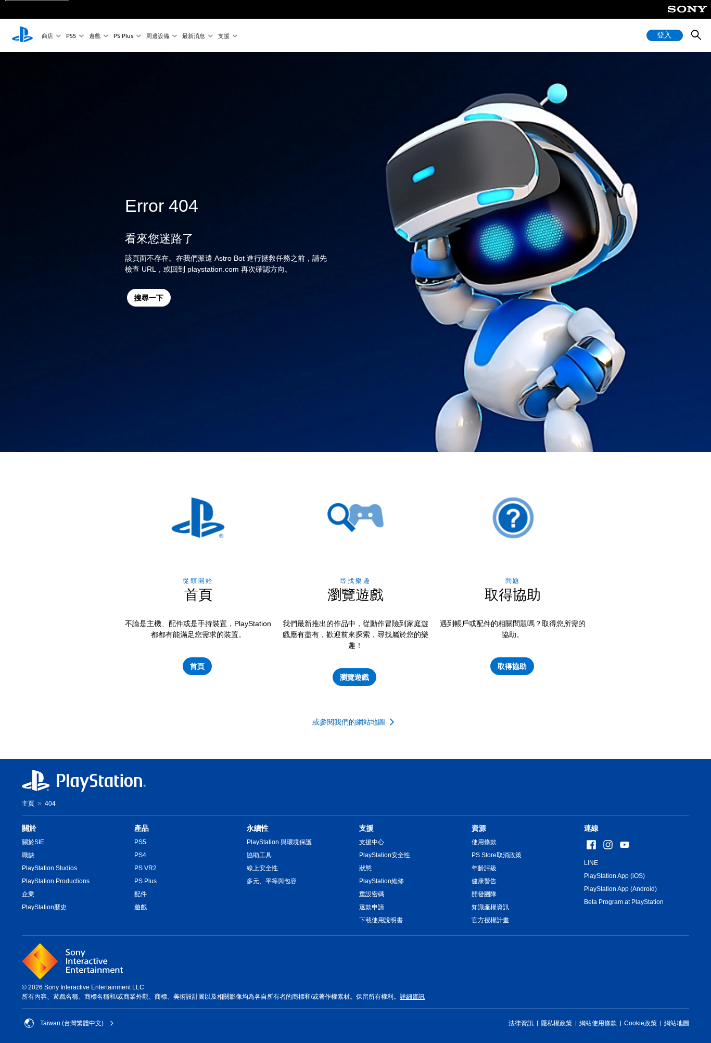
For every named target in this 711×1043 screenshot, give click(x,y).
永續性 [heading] (258, 828)
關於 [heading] (29, 828)
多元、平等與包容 (272, 881)
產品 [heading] (141, 828)
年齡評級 (484, 868)
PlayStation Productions (56, 881)
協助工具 (259, 855)
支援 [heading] (366, 828)
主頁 (28, 803)
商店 (47, 36)
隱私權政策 (556, 1023)
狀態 (365, 868)
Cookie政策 (640, 1023)
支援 (224, 36)
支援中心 (371, 842)
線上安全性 (262, 868)
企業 (28, 894)
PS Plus (123, 36)
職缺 (28, 855)
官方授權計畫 (490, 920)
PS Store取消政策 (497, 855)
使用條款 (484, 842)
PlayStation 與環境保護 (279, 842)
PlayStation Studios (49, 868)
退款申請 (371, 907)
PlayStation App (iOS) (614, 876)
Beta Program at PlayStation (624, 902)
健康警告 (484, 881)
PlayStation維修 (381, 881)
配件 (140, 894)
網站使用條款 (598, 1023)
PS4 (140, 855)
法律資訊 (521, 1023)
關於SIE (33, 842)
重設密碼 (371, 894)
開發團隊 (484, 894)
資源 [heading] (479, 828)
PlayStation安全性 (384, 855)
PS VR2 (145, 868)
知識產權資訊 (490, 907)
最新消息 (193, 36)
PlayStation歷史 (44, 907)
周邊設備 (157, 36)
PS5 (71, 36)
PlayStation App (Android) (620, 889)
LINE (591, 863)
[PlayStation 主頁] (22, 35)
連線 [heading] (591, 828)
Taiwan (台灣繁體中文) (72, 1023)
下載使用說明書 (381, 920)
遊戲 (94, 36)
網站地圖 (676, 1023)
